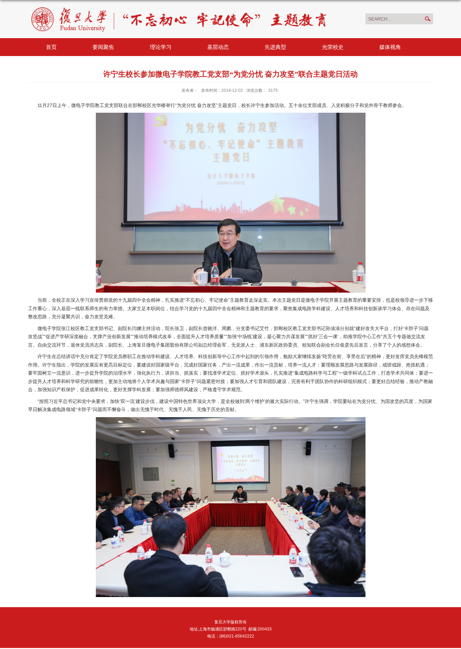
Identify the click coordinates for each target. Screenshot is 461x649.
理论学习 (160, 47)
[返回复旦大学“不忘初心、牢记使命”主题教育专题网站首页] (179, 6)
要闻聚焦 (103, 47)
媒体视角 (390, 47)
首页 (51, 47)
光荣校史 (333, 47)
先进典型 (275, 47)
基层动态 (218, 47)
